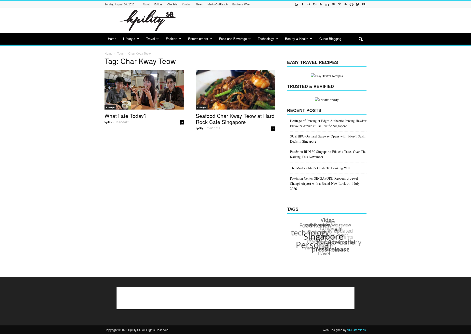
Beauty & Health (296, 38)
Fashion (171, 38)
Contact (186, 4)
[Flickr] (308, 4)
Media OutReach (218, 4)
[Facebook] (302, 4)
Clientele (172, 4)
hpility (108, 122)
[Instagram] (321, 4)
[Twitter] (357, 4)
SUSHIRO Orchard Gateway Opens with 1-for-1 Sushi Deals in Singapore (328, 139)
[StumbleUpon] (351, 4)
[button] (360, 39)
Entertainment (198, 38)
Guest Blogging (330, 38)
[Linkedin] (327, 4)
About (146, 4)
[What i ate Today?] (144, 90)
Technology (266, 38)
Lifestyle (129, 38)
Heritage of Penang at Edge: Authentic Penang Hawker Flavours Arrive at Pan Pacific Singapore (328, 123)
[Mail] (333, 4)
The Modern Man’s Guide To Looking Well (320, 168)
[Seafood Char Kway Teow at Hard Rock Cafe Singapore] (235, 90)
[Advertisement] (277, 20)
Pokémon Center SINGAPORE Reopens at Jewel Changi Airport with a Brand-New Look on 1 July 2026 (325, 183)
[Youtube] (363, 4)
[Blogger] (296, 4)
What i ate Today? (126, 115)
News (199, 4)
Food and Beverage (233, 38)
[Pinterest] (339, 4)
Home (112, 38)
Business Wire (240, 4)
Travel (150, 38)
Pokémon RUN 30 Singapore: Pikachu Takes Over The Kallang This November (328, 154)
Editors (158, 4)
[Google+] (314, 4)
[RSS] (345, 4)
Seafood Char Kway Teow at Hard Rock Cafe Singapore (235, 118)
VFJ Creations (356, 330)
